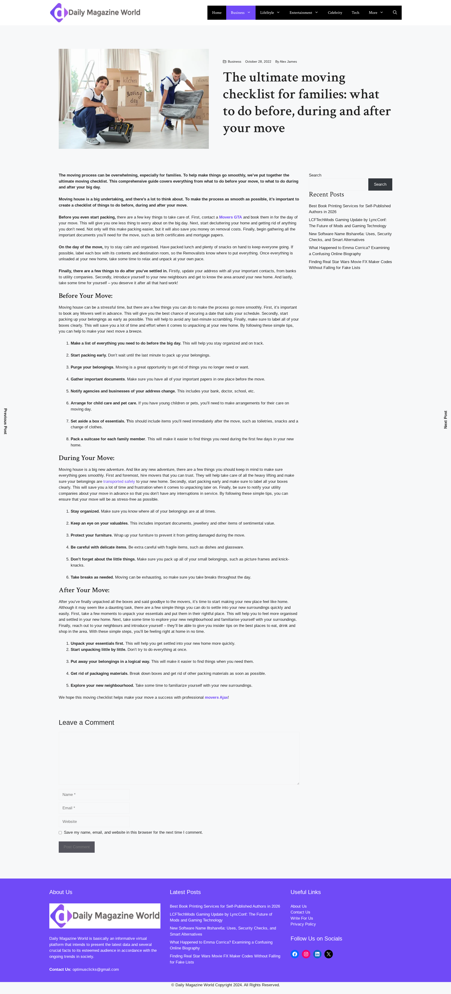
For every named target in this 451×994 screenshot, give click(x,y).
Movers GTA (230, 217)
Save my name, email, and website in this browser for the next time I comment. (133, 832)
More (373, 12)
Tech (355, 12)
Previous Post (5, 421)
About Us (299, 906)
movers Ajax (216, 697)
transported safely (119, 481)
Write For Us (302, 918)
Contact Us (300, 912)
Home (217, 12)
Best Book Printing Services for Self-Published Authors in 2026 (225, 906)
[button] (395, 13)
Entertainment (301, 12)
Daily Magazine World (68, 938)
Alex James (288, 61)
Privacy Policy (303, 924)
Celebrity (335, 12)
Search (315, 175)
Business (238, 12)
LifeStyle (267, 12)
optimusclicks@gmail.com (96, 969)
